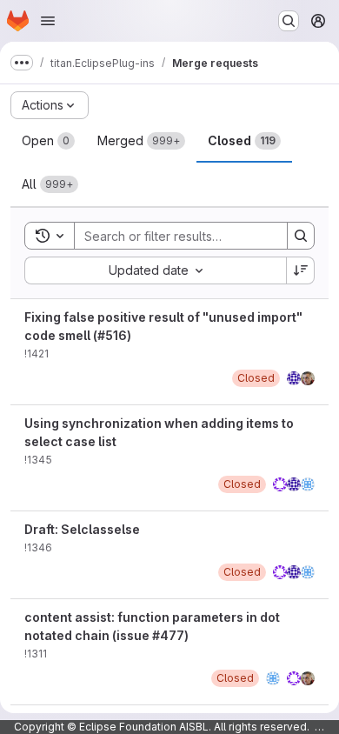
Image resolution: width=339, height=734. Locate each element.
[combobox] (155, 270)
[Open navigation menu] (48, 21)
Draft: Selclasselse (82, 529)
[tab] (48, 141)
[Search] (301, 236)
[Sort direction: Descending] (301, 270)
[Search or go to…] (288, 20)
